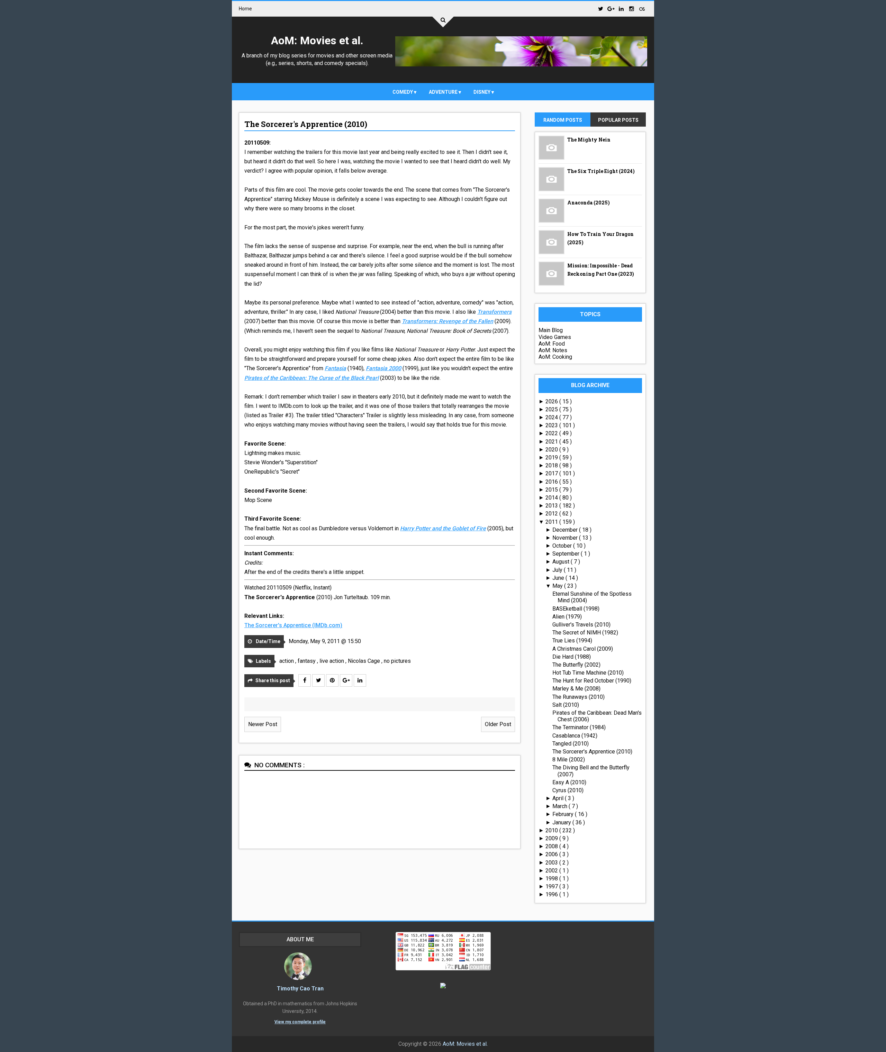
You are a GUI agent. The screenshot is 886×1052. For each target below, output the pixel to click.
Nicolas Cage (364, 661)
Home (245, 8)
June (559, 578)
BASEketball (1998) (575, 608)
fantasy (307, 661)
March (560, 806)
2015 (552, 489)
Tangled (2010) (570, 743)
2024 (552, 417)
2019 (552, 457)
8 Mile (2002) (568, 759)
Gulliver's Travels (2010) (581, 624)
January (562, 822)
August (561, 561)
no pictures (397, 661)
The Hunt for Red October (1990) (591, 680)
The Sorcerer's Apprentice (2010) (305, 124)
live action (332, 661)
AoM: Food (552, 343)
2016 (552, 481)
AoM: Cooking (555, 357)
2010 (552, 830)
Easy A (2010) (569, 782)
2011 (552, 522)
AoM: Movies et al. (317, 40)
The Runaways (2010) (578, 697)
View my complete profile (300, 1021)
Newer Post (262, 724)
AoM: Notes (553, 350)
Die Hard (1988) (571, 656)
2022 (552, 433)
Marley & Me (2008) (576, 688)
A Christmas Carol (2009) (582, 649)
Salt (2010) (565, 705)
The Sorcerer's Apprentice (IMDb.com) (293, 625)
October (562, 545)
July (558, 570)
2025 (552, 409)
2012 (552, 513)
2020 (552, 449)
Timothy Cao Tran (300, 988)
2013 (552, 505)
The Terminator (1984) (579, 727)
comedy (403, 92)
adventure (444, 92)
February (563, 814)
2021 (552, 441)
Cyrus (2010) (568, 790)
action (287, 661)
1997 (552, 886)
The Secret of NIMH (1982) (585, 632)
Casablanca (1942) (574, 735)
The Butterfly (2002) (576, 664)
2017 (552, 473)
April (558, 798)
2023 (552, 425)
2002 (552, 870)
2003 (552, 862)
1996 (552, 894)
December (565, 530)
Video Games (555, 337)
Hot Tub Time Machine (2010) (588, 672)
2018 (552, 465)
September (566, 553)
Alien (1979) (567, 616)
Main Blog (551, 330)
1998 (552, 878)
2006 (552, 854)
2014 (552, 497)
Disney (482, 92)
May (558, 586)
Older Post (498, 724)
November (565, 537)
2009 (552, 838)
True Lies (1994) (572, 640)
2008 (552, 846)
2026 (552, 401)
